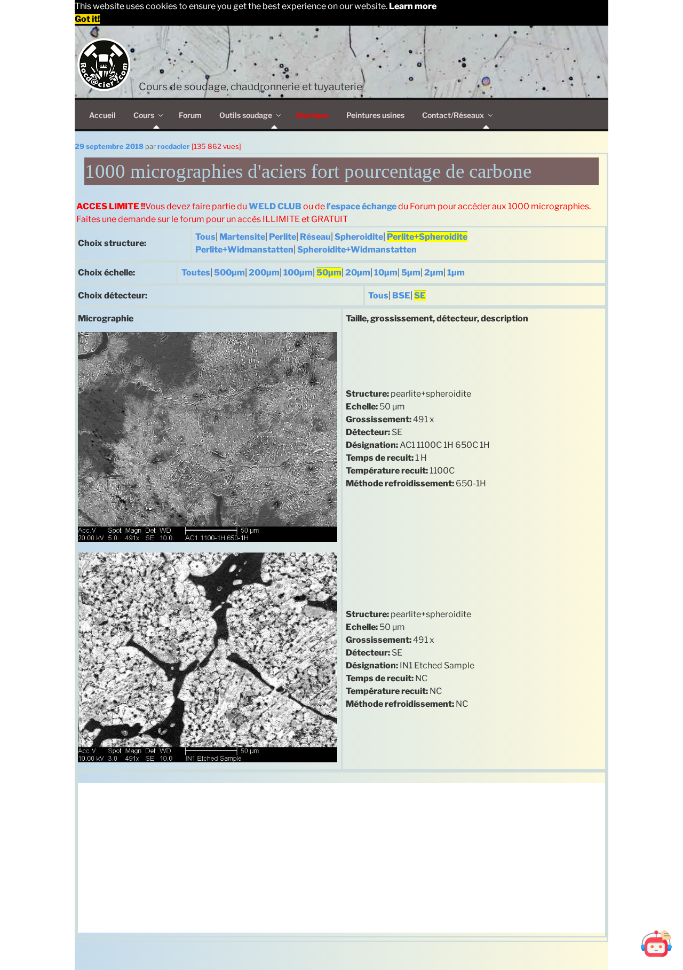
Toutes (195, 272)
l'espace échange (361, 206)
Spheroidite (359, 237)
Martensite (242, 237)
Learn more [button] (412, 6)
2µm (433, 272)
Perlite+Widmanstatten (244, 250)
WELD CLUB (275, 206)
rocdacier (173, 146)
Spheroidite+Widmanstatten (357, 250)
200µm (264, 272)
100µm (298, 272)
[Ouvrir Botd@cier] (656, 943)
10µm (386, 272)
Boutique (313, 115)
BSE (401, 295)
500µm (229, 272)
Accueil (102, 115)
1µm (456, 272)
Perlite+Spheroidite (427, 237)
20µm (357, 272)
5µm (410, 272)
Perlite (282, 237)
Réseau (315, 237)
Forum (190, 115)
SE (420, 295)
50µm (329, 272)
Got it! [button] (87, 19)
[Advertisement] (341, 858)
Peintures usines (375, 115)
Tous (205, 237)
